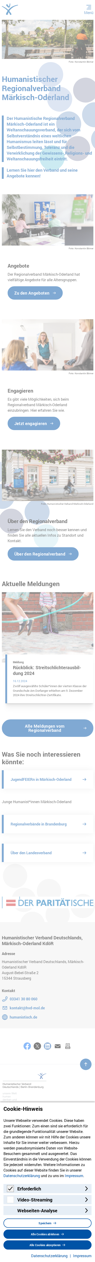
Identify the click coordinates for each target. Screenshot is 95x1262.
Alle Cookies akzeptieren (45, 1245)
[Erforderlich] (10, 1190)
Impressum (74, 1175)
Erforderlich (29, 1189)
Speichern (45, 1223)
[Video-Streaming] (10, 1201)
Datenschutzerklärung (21, 1175)
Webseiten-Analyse (37, 1210)
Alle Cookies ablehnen (45, 1234)
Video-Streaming (34, 1200)
